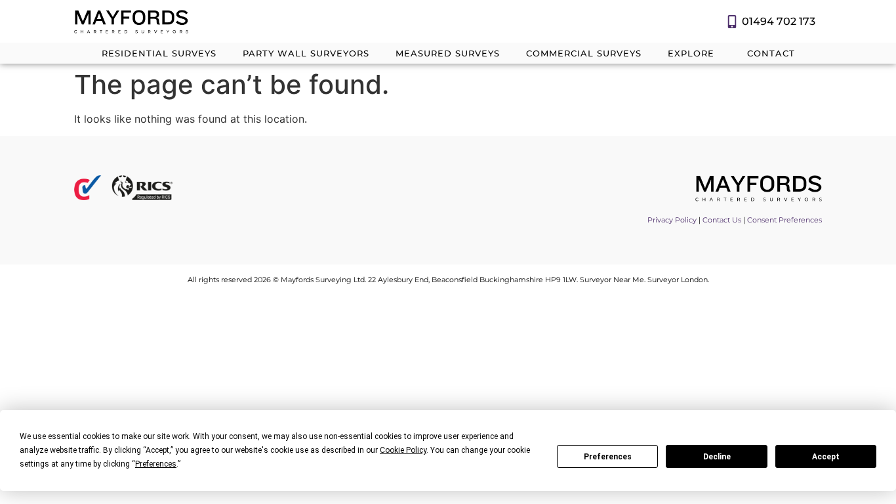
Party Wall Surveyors (306, 53)
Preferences (608, 456)
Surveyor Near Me (612, 279)
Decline (717, 456)
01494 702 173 (778, 21)
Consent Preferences (784, 219)
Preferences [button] (155, 464)
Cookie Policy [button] (403, 450)
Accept (826, 456)
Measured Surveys (448, 53)
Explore (691, 53)
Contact (771, 53)
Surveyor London (677, 279)
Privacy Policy (672, 219)
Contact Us (722, 219)
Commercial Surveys (583, 53)
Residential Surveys (159, 53)
